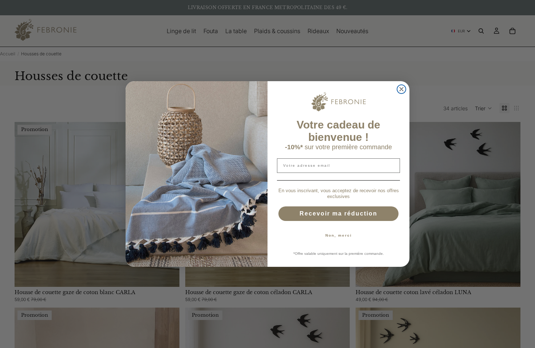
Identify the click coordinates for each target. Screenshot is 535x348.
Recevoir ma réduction (338, 213)
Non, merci (338, 235)
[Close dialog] (401, 89)
